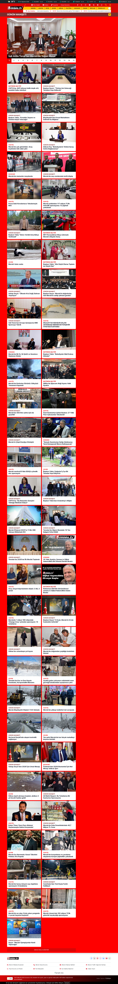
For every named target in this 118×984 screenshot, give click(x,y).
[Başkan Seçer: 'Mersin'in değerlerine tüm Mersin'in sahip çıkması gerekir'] (59, 279)
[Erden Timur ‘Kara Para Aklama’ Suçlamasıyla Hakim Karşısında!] (24, 811)
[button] (109, 8)
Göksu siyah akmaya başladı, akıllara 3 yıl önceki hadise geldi (23, 797)
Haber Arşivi (91, 969)
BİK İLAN (92, 8)
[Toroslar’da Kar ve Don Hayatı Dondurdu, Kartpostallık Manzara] (24, 666)
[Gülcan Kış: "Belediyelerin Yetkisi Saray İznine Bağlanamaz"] (59, 132)
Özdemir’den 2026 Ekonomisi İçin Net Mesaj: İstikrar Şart (58, 768)
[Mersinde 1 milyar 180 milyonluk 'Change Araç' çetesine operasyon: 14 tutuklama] (24, 606)
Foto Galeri (36, 5)
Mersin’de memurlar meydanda (20, 176)
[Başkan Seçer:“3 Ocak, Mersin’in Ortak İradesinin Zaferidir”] (59, 606)
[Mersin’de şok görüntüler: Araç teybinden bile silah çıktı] (24, 132)
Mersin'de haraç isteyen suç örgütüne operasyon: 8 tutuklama (23, 885)
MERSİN (33, 8)
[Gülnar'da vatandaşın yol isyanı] (24, 637)
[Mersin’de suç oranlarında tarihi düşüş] (59, 162)
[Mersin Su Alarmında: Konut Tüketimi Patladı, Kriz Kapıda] (24, 840)
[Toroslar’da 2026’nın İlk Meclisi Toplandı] (24, 545)
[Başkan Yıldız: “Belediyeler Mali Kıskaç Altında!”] (59, 340)
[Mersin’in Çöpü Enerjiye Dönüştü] (24, 428)
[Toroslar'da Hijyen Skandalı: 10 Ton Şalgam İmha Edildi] (59, 516)
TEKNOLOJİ (101, 8)
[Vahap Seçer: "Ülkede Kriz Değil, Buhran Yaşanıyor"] (24, 279)
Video (46, 5)
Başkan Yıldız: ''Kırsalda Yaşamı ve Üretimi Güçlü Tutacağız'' (21, 118)
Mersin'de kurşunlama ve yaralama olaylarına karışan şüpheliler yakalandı (58, 855)
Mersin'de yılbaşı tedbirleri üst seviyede (58, 710)
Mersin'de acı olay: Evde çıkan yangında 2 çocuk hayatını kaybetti (24, 914)
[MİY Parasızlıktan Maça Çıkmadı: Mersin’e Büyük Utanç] (59, 220)
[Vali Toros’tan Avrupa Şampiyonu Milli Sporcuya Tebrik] (24, 308)
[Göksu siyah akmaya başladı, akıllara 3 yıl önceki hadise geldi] (24, 782)
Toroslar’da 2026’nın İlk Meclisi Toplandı (24, 559)
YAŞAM (85, 8)
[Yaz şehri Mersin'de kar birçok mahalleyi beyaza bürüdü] (59, 723)
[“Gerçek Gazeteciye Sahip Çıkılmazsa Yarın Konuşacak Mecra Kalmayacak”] (59, 428)
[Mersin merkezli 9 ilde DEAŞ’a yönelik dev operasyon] (24, 457)
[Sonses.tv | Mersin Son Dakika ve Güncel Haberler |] (15, 8)
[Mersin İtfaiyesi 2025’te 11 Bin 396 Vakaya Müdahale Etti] (24, 516)
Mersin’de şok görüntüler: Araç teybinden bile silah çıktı (20, 148)
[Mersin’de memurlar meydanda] (24, 162)
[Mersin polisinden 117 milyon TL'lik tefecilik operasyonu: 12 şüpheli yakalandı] (59, 189)
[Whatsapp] (109, 958)
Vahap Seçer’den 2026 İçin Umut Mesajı (24, 767)
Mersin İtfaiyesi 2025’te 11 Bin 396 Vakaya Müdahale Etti (21, 531)
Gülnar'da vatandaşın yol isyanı (20, 651)
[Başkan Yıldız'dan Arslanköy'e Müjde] (59, 486)
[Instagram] (100, 958)
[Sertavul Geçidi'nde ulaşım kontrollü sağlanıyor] (24, 723)
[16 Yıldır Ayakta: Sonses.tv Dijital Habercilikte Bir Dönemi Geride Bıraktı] (59, 545)
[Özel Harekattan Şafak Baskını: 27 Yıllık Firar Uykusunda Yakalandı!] (59, 398)
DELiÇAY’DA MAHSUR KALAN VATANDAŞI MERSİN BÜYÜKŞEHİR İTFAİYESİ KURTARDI (56, 325)
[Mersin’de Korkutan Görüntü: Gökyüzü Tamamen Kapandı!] (24, 369)
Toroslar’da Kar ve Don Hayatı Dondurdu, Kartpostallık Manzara (21, 681)
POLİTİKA (68, 8)
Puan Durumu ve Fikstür (16, 969)
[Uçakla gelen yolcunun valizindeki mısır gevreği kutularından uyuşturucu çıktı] (59, 666)
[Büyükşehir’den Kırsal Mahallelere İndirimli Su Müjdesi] (59, 103)
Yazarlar (55, 5)
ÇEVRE (54, 8)
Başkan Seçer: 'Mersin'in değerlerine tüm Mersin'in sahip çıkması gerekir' (57, 294)
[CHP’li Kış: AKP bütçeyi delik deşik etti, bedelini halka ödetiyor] (24, 74)
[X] (94, 958)
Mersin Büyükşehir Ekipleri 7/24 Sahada (24, 710)
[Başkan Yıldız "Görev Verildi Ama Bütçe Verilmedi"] (24, 220)
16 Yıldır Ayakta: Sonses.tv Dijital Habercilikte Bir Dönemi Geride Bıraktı (58, 560)
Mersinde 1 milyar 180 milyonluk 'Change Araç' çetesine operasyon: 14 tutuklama (23, 622)
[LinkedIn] (103, 958)
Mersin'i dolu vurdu (15, 264)
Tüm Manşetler (39, 969)
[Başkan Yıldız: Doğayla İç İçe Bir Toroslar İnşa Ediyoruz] (59, 457)
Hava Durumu (65, 5)
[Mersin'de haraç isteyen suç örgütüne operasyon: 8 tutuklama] (24, 870)
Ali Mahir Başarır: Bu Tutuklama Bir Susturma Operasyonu (56, 797)
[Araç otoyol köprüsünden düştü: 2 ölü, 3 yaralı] (24, 574)
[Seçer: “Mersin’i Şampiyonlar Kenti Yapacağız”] (24, 928)
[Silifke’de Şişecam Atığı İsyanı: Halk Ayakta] (59, 369)
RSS (10, 978)
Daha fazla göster (41, 950)
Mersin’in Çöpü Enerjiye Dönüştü (21, 442)
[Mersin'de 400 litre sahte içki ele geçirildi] (24, 398)
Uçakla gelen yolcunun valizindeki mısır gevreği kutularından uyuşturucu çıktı (58, 681)
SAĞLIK (61, 8)
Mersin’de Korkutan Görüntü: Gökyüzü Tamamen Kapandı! (23, 384)
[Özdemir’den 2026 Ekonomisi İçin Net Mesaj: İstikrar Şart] (59, 752)
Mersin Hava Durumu (42, 965)
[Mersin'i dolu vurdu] (24, 250)
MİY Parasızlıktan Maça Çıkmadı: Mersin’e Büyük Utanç (56, 236)
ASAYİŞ (40, 8)
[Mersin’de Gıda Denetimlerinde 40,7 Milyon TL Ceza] (59, 811)
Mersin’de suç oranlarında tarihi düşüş (58, 176)
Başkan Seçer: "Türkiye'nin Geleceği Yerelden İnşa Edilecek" (57, 89)
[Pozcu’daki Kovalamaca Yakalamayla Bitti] (24, 189)
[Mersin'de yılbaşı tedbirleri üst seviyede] (59, 696)
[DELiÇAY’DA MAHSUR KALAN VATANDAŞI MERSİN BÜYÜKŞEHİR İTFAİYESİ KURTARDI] (59, 308)
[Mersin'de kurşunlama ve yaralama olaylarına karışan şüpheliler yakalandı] (59, 840)
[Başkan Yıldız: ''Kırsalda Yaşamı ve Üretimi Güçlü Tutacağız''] (24, 103)
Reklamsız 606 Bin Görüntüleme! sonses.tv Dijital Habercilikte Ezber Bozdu (56, 591)
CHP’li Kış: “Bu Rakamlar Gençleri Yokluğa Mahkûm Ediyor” (21, 502)
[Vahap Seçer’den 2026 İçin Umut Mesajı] (24, 752)
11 (55, 60)
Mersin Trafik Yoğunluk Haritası (97, 965)
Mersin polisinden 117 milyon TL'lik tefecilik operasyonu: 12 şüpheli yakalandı (56, 205)
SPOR (47, 8)
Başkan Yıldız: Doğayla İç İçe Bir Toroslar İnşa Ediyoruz (55, 472)
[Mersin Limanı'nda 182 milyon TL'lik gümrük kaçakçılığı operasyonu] (59, 899)
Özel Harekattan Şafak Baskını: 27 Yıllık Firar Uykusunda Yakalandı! (58, 414)
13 (64, 60)
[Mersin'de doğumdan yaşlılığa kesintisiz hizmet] (59, 637)
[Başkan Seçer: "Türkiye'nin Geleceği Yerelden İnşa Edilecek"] (59, 74)
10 (51, 60)
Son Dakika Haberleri (67, 969)
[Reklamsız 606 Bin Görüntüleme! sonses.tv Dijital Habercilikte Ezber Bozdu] (59, 574)
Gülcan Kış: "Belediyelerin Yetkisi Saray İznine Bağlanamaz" (58, 148)
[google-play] (59, 973)
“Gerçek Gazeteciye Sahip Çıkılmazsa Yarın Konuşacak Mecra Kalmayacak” (57, 443)
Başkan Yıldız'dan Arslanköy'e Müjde (57, 501)
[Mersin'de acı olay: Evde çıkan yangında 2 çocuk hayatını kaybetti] (24, 899)
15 (73, 60)
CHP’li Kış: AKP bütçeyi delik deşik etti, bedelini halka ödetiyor (23, 89)
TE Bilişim (108, 978)
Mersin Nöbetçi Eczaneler (16, 965)
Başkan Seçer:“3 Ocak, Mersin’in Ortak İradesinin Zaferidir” (58, 621)
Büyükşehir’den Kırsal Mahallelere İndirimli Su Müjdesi (56, 118)
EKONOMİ (77, 8)
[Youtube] (106, 958)
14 (69, 60)
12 (60, 60)
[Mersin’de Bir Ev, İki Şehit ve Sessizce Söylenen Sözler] (24, 340)
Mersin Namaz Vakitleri (68, 965)
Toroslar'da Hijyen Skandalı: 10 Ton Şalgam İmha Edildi (56, 531)
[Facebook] (91, 958)
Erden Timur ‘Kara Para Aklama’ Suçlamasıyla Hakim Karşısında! (20, 826)
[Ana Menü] (109, 5)
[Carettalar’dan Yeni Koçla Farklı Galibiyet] (59, 870)
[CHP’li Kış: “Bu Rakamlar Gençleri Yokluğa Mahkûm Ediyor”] (24, 486)
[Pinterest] (97, 958)
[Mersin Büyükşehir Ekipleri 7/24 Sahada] (24, 696)
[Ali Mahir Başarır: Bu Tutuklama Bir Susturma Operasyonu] (59, 782)
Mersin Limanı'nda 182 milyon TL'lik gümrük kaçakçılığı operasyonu (56, 914)
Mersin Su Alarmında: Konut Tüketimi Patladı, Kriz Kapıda (22, 855)
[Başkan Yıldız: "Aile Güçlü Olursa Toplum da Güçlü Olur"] (59, 250)
